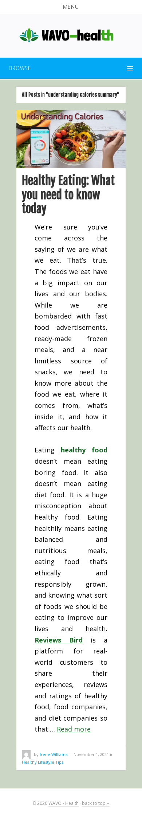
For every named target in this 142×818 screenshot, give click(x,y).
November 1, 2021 (91, 754)
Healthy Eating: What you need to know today (68, 194)
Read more (74, 729)
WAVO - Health (63, 803)
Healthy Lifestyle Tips (42, 762)
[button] (71, 7)
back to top (94, 803)
